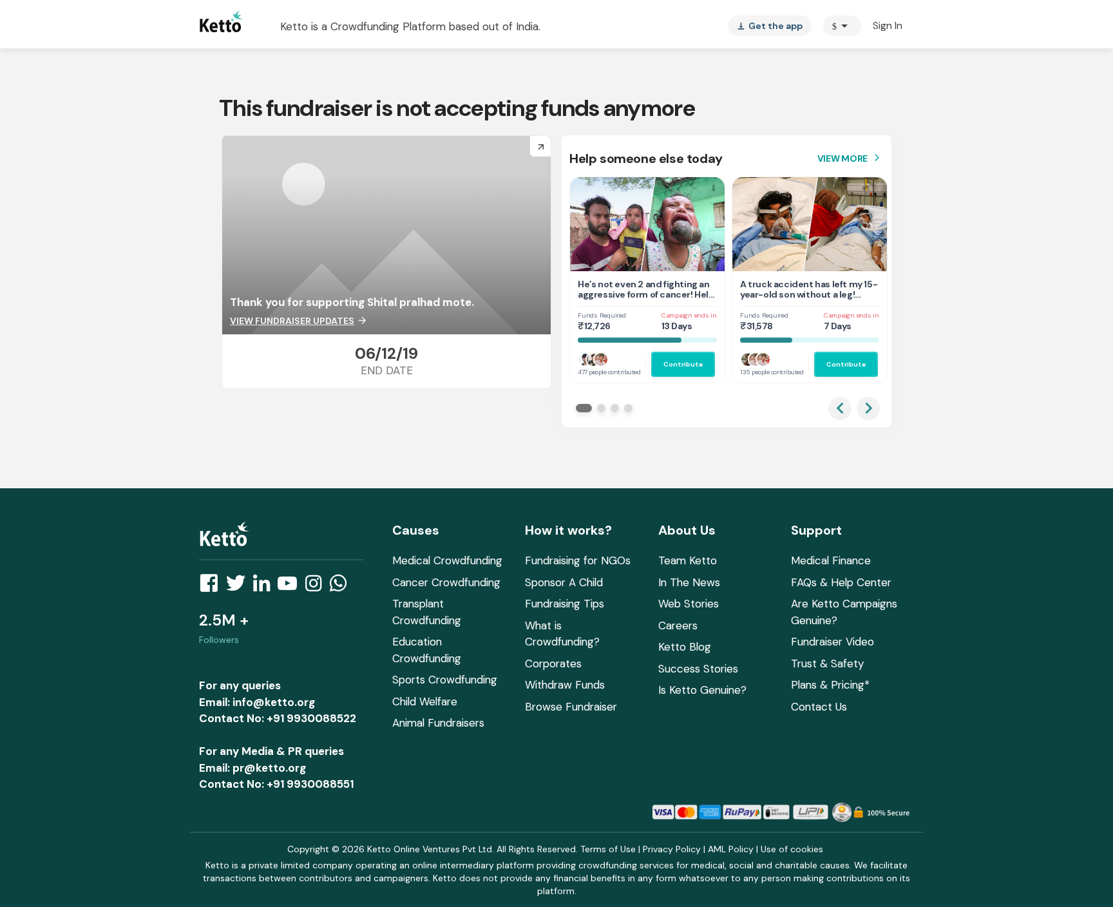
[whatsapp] (342, 587)
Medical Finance (831, 560)
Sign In (887, 25)
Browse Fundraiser (571, 707)
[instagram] (317, 587)
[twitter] (239, 587)
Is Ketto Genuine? (702, 690)
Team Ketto (687, 560)
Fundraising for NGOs (578, 560)
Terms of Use (608, 849)
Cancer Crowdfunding (446, 582)
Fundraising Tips (564, 604)
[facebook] (212, 587)
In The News (689, 582)
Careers (678, 625)
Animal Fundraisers (438, 723)
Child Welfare (424, 701)
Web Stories (688, 604)
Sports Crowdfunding (444, 680)
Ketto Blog (684, 647)
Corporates (553, 663)
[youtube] (291, 587)
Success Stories (698, 669)
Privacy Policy (671, 849)
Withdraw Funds (565, 685)
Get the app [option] (770, 26)
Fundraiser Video (832, 642)
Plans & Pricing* (830, 685)
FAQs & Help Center (841, 582)
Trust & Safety (827, 663)
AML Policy (730, 849)
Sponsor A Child (564, 582)
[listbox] (770, 26)
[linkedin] (265, 587)
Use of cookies (792, 849)
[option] (842, 25)
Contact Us (819, 707)
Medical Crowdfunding (447, 560)
